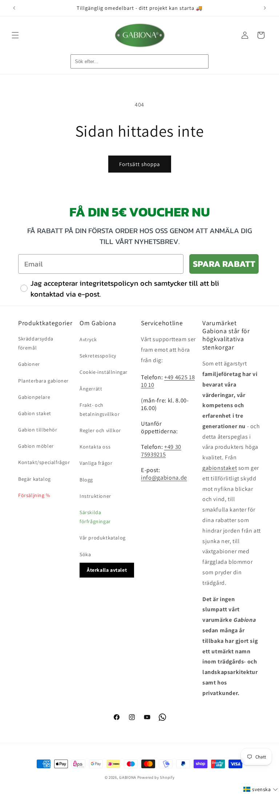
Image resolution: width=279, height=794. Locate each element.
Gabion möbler (36, 446)
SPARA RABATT (224, 263)
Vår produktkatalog (103, 537)
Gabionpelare (34, 397)
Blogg (86, 479)
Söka (85, 554)
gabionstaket (219, 468)
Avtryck (88, 339)
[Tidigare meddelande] (14, 8)
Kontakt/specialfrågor (44, 462)
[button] (15, 35)
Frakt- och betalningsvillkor (100, 409)
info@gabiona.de (164, 477)
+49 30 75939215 (161, 450)
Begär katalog (34, 479)
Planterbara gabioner (43, 380)
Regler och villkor (100, 430)
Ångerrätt (91, 388)
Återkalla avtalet (107, 570)
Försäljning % (34, 495)
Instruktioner (95, 496)
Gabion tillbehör (37, 429)
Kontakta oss (95, 446)
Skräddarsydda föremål (35, 343)
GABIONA (127, 777)
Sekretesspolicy (98, 355)
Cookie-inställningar (104, 372)
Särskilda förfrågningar (95, 517)
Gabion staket (34, 413)
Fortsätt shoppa (139, 164)
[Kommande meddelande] (265, 8)
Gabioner (29, 364)
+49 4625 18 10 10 (168, 381)
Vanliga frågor (96, 463)
